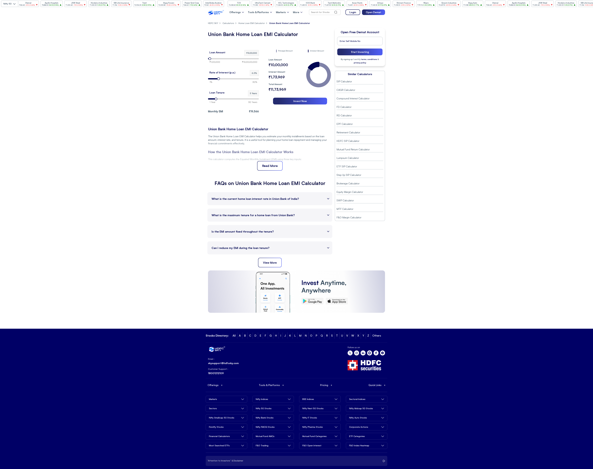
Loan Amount (217, 52)
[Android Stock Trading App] (312, 301)
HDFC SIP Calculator (347, 140)
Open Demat (373, 12)
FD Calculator (343, 106)
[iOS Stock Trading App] (337, 301)
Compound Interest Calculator (353, 98)
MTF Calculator (344, 208)
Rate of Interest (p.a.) (222, 72)
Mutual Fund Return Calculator (353, 149)
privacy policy (360, 63)
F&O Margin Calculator (348, 217)
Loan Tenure (217, 92)
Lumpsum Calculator (347, 157)
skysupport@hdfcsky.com (223, 363)
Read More (270, 166)
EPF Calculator (344, 123)
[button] (251, 53)
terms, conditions (369, 59)
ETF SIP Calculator (346, 166)
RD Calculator (344, 115)
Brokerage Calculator (348, 183)
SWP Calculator (345, 200)
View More (270, 262)
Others (376, 335)
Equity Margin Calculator (349, 191)
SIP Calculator (344, 81)
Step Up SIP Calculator (348, 174)
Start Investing (360, 51)
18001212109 (216, 373)
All (234, 335)
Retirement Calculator (348, 132)
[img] (318, 75)
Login (352, 12)
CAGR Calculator (345, 89)
